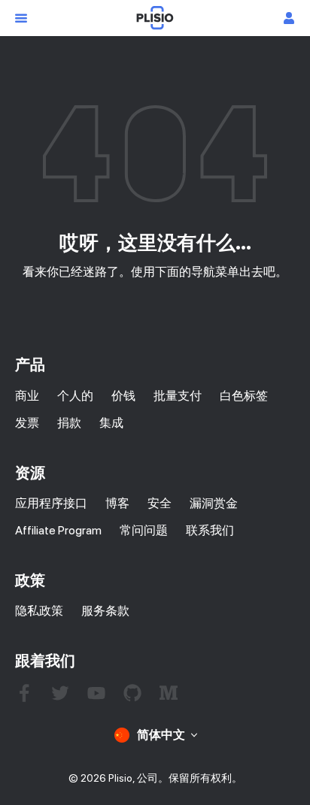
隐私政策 (39, 611)
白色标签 (244, 396)
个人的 (75, 396)
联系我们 (210, 530)
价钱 (123, 396)
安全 (159, 503)
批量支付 (177, 396)
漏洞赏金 (214, 503)
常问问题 (144, 530)
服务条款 (105, 611)
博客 (117, 503)
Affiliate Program (58, 530)
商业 (27, 396)
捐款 (69, 423)
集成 (111, 423)
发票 (27, 423)
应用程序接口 (51, 503)
